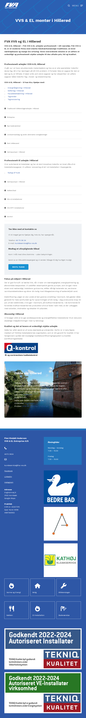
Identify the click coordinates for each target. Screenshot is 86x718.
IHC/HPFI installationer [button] (15, 208)
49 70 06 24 (21, 240)
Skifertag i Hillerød (16, 91)
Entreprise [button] (11, 117)
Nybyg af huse (14, 173)
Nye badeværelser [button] (14, 126)
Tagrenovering (14, 99)
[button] (77, 5)
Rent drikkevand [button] (13, 143)
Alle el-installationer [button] (14, 199)
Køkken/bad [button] (11, 190)
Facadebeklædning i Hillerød (20, 94)
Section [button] (10, 216)
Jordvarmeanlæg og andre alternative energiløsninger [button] (27, 134)
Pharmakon (30, 403)
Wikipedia (28, 395)
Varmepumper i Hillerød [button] (16, 152)
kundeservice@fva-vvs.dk (26, 243)
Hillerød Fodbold (29, 406)
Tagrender (12, 96)
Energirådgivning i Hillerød (19, 88)
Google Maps (9, 498)
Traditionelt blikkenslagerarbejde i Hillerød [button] (23, 108)
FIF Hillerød (43, 406)
